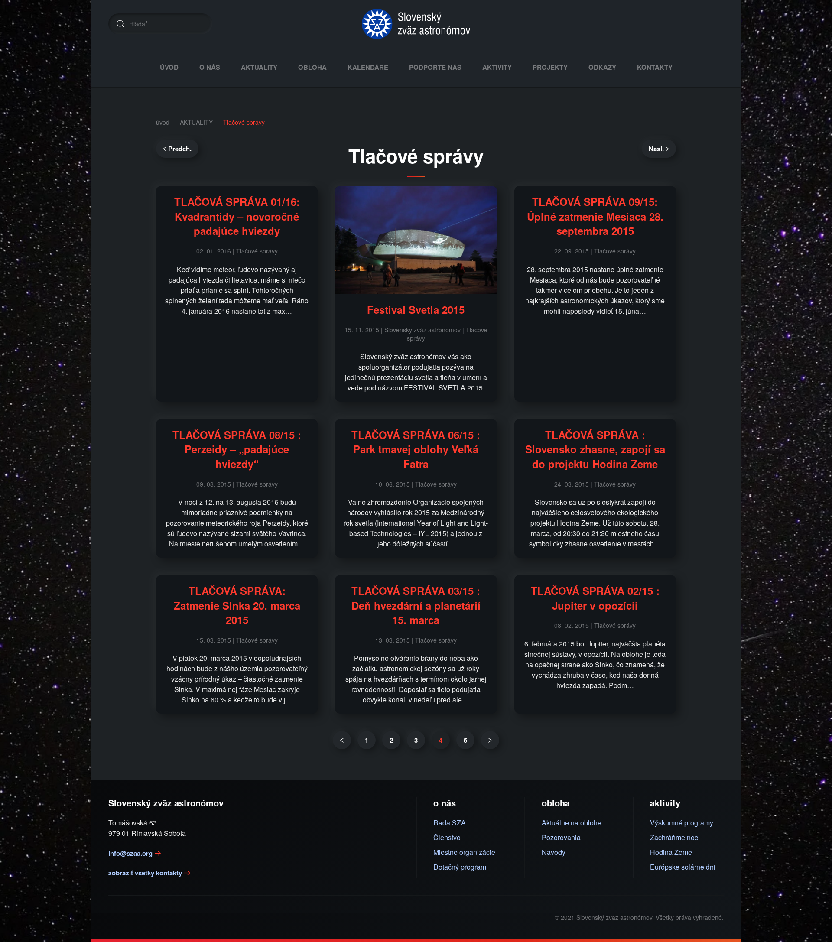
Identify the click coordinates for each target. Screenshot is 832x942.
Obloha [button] (312, 67)
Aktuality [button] (259, 67)
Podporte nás (435, 67)
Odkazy (602, 67)
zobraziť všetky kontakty (145, 872)
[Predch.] (342, 740)
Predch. (180, 148)
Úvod (169, 67)
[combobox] (160, 23)
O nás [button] (209, 67)
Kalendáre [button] (368, 67)
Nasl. (656, 148)
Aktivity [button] (497, 67)
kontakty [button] (655, 67)
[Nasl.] (490, 740)
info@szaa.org (130, 853)
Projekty (550, 67)
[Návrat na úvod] (416, 24)
